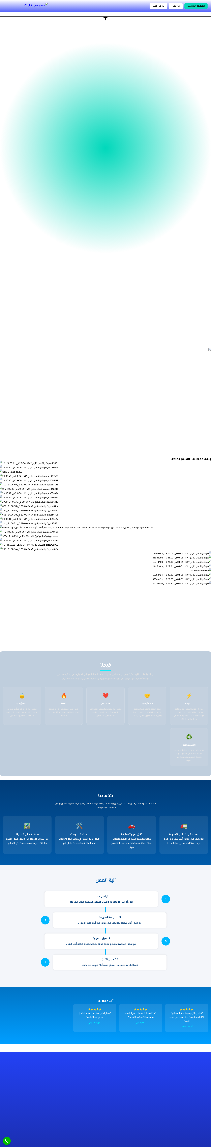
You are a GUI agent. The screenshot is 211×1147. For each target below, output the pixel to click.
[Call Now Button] (7, 1141)
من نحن (176, 6)
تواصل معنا (158, 6)
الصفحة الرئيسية (196, 6)
